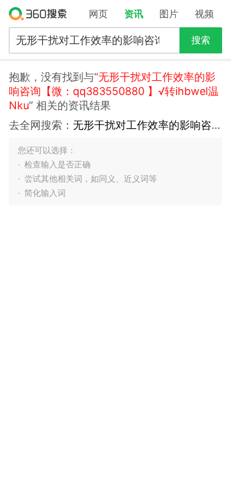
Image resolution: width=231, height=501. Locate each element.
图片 (168, 14)
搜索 (200, 40)
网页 (98, 14)
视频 (204, 14)
